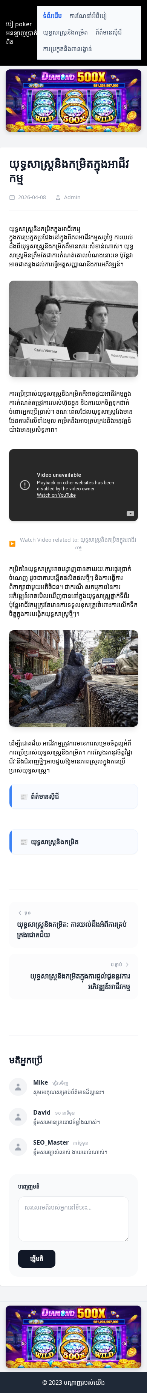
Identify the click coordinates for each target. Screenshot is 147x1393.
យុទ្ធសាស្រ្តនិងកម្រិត (65, 32)
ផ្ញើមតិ (36, 1259)
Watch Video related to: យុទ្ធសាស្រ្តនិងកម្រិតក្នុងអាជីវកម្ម (72, 543)
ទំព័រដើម (52, 16)
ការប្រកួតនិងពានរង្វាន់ (67, 49)
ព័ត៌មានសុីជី (108, 32)
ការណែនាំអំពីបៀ (88, 16)
